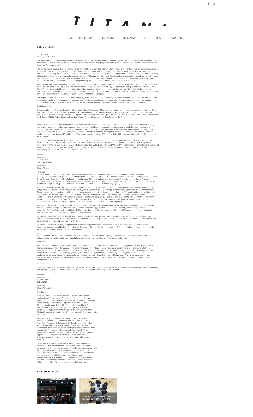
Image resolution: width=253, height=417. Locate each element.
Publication (128, 38)
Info (158, 38)
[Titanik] (126, 21)
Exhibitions (86, 38)
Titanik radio (175, 38)
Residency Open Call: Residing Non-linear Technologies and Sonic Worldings (55, 396)
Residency (107, 38)
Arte (146, 38)
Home (69, 38)
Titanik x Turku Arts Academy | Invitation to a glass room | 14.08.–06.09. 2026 (98, 398)
